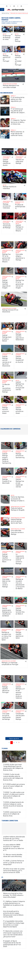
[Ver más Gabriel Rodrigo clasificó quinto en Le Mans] (7, 546)
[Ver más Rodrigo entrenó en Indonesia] (7, 196)
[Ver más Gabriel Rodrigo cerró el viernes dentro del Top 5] (5, 521)
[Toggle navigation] (2, 9)
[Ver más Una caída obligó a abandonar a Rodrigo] (20, 245)
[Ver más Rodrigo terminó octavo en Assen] (7, 399)
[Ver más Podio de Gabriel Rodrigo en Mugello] (5, 510)
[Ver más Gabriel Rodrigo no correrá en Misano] (20, 216)
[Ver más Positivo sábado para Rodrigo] (19, 29)
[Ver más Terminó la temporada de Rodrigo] (8, 216)
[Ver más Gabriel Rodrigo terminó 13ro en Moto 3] (20, 600)
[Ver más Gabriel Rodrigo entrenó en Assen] (20, 399)
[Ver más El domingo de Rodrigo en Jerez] (7, 29)
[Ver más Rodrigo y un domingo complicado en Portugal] (14, 651)
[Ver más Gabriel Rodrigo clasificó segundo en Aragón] (7, 271)
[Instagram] (17, 6)
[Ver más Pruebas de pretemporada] (20, 196)
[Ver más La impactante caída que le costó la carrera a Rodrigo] (20, 546)
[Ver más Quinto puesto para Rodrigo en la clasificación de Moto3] (7, 600)
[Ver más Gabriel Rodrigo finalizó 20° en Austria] (20, 348)
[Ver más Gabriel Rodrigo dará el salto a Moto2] (7, 326)
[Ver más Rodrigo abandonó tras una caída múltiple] (13, 75)
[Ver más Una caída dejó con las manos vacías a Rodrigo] (7, 571)
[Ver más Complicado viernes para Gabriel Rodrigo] (20, 705)
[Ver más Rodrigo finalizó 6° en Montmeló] (7, 471)
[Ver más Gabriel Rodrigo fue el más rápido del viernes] (20, 471)
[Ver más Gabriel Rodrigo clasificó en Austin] (8, 151)
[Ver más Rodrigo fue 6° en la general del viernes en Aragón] (20, 271)
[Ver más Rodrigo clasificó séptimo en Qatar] (21, 624)
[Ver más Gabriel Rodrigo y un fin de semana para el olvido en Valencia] (20, 678)
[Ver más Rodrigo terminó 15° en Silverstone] (14, 299)
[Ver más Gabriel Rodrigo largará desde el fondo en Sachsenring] (7, 445)
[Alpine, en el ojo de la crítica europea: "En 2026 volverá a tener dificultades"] (14, 885)
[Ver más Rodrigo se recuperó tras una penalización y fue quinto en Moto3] (20, 571)
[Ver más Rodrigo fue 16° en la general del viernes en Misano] (7, 245)
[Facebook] (7, 6)
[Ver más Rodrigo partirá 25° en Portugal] (7, 49)
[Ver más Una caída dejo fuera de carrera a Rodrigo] (5, 532)
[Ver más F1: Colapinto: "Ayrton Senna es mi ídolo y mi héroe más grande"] (4, 122)
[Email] (21, 6)
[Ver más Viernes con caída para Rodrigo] (20, 151)
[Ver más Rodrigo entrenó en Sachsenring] (20, 445)
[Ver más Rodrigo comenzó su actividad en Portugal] (19, 49)
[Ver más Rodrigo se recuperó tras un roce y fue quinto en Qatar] (7, 624)
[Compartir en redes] (11, 34)
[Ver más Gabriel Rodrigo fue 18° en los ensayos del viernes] (20, 375)
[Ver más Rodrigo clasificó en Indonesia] (14, 176)
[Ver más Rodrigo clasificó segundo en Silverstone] (20, 326)
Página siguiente (14, 738)
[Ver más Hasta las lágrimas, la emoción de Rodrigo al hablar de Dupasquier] (5, 499)
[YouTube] (14, 6)
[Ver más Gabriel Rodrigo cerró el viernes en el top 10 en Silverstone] (7, 348)
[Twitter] (10, 6)
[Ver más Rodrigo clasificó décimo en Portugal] (7, 678)
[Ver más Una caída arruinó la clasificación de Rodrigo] (7, 705)
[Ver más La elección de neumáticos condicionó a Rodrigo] (7, 375)
